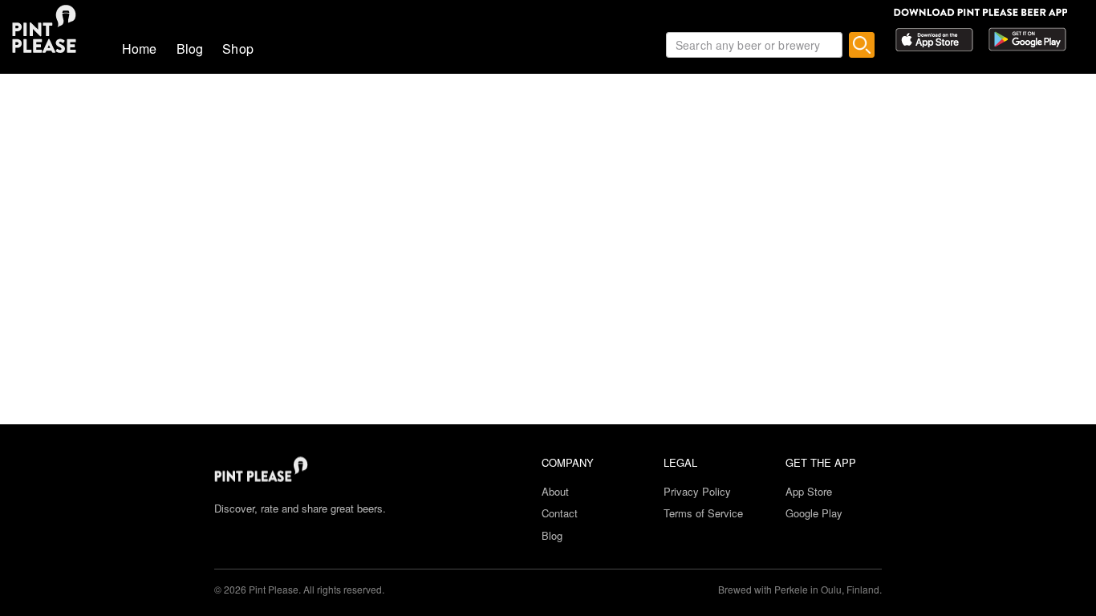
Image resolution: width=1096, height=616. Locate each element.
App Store (808, 491)
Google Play (813, 513)
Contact (560, 513)
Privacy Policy (697, 491)
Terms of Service (703, 513)
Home (139, 48)
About (555, 491)
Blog (190, 48)
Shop (238, 48)
